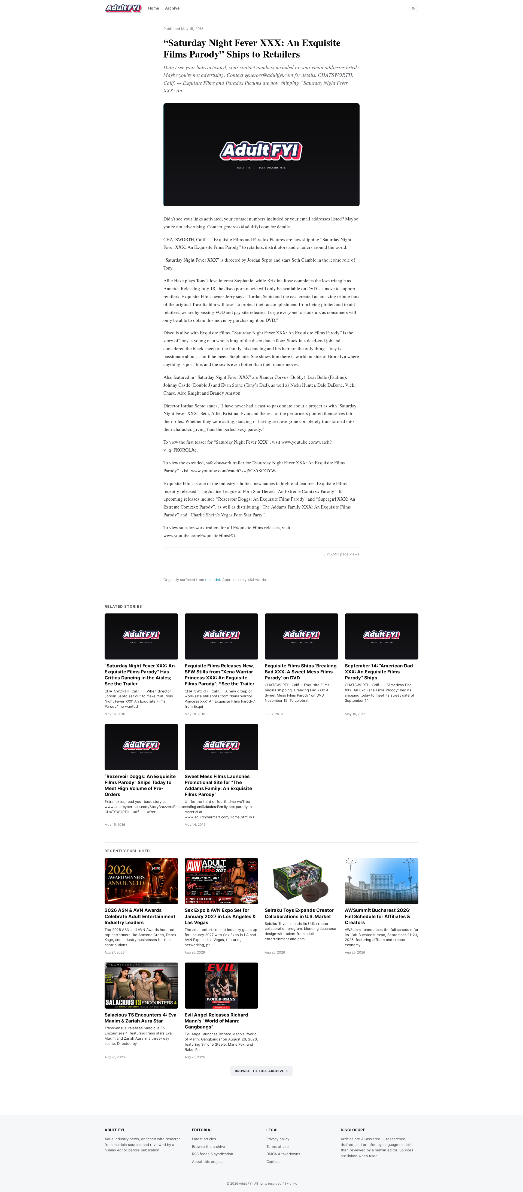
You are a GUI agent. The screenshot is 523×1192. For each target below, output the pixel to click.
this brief (212, 579)
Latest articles (204, 1139)
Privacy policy (277, 1139)
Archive (172, 8)
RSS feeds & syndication (212, 1154)
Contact (273, 1161)
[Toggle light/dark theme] (413, 8)
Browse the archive (208, 1146)
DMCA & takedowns (283, 1154)
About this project (207, 1161)
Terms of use (277, 1146)
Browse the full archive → (261, 1071)
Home (153, 8)
